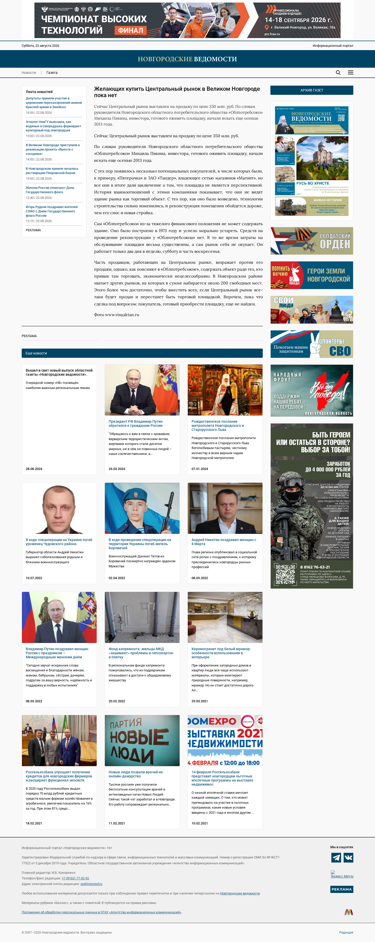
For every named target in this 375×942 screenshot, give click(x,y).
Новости (29, 73)
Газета (52, 73)
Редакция (346, 932)
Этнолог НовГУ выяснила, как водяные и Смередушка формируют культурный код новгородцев (53, 126)
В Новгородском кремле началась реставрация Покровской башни (52, 171)
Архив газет (312, 90)
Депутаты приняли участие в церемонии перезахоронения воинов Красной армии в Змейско (54, 102)
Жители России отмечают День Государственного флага (50, 190)
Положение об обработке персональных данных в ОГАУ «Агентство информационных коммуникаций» (101, 912)
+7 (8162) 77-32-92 (75, 878)
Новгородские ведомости (240, 893)
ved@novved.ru (91, 884)
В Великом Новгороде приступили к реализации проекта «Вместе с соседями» (53, 149)
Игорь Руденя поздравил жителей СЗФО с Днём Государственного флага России (52, 211)
